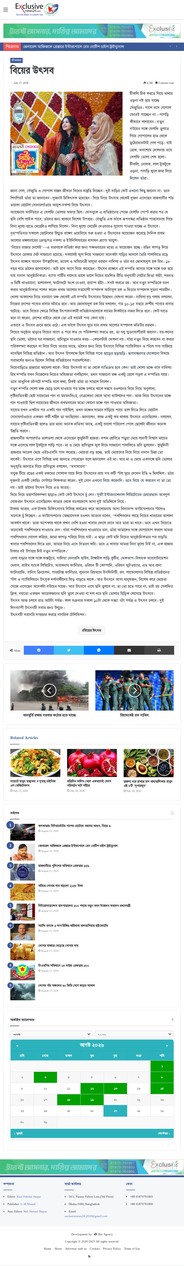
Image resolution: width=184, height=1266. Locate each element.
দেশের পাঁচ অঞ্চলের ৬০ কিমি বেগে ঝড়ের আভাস (66, 985)
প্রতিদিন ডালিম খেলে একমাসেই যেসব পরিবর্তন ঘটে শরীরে (89, 783)
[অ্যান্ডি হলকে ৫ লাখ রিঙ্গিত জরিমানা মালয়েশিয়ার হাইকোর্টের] (22, 932)
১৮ (68, 1100)
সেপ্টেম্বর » (164, 1133)
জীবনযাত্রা (16, 60)
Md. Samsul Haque (35, 1211)
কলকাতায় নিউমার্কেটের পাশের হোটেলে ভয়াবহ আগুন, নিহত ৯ (74, 826)
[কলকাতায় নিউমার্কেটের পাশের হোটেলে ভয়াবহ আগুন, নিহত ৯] (22, 832)
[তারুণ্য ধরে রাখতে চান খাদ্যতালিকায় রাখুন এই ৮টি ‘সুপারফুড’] (149, 763)
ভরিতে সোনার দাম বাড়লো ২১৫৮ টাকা (60, 886)
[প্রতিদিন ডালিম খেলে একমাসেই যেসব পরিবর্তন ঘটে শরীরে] (92, 763)
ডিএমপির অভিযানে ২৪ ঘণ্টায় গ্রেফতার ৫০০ (63, 966)
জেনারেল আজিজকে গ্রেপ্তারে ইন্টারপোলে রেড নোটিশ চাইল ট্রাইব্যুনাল (78, 846)
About (58, 1249)
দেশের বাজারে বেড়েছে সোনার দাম (58, 946)
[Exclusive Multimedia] (92, 31)
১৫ (162, 1088)
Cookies (95, 1249)
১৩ (115, 1088)
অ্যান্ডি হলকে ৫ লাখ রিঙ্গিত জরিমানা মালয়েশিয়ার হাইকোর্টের (73, 926)
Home (47, 1249)
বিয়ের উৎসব (92, 630)
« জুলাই (18, 1133)
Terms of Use (132, 1249)
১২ (92, 1088)
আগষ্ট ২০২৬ (92, 1045)
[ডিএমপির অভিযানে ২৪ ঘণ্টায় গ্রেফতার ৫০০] (22, 972)
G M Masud (28, 1204)
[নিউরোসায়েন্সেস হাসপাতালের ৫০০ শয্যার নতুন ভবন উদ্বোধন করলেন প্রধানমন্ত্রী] (22, 912)
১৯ (92, 1100)
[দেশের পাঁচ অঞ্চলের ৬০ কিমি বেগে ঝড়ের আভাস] (22, 991)
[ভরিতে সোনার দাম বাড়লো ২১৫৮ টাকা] (22, 892)
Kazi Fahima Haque (29, 1197)
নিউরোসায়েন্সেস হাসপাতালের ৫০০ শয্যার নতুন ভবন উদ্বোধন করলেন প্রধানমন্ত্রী (84, 906)
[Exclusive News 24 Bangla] (37, 9)
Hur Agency (105, 1234)
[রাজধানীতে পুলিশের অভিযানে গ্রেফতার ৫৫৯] (22, 872)
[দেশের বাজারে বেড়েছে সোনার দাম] (22, 952)
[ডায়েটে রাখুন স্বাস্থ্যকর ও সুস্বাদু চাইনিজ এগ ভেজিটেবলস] (35, 763)
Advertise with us (76, 1249)
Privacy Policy (112, 1249)
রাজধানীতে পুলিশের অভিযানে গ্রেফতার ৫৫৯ (56, 46)
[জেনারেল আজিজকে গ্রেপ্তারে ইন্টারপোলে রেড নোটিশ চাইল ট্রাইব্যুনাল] (22, 852)
